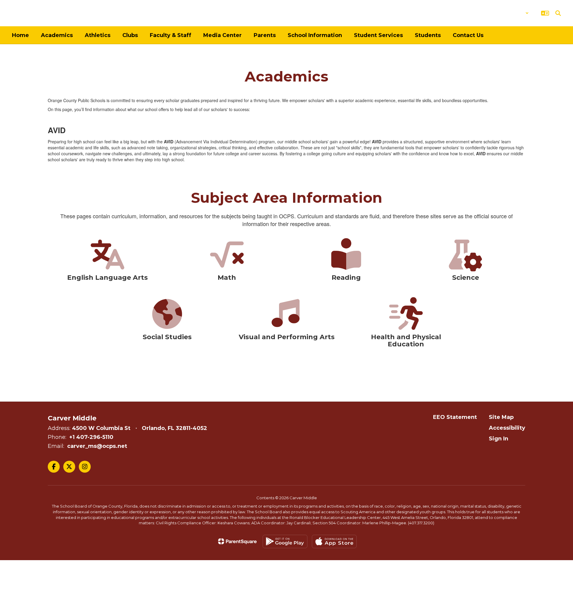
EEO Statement (455, 417)
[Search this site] (558, 13)
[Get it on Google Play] (285, 541)
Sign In (498, 438)
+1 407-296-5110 (91, 437)
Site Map (501, 417)
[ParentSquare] (237, 541)
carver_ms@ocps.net (97, 446)
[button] (513, 13)
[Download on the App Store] (334, 541)
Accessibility (507, 428)
